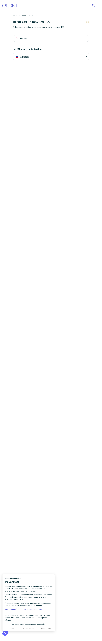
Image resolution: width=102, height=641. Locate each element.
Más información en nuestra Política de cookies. (24, 609)
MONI (15, 15)
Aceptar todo (46, 628)
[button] (5, 633)
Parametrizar (28, 628)
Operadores (26, 15)
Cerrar (11, 628)
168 (35, 15)
